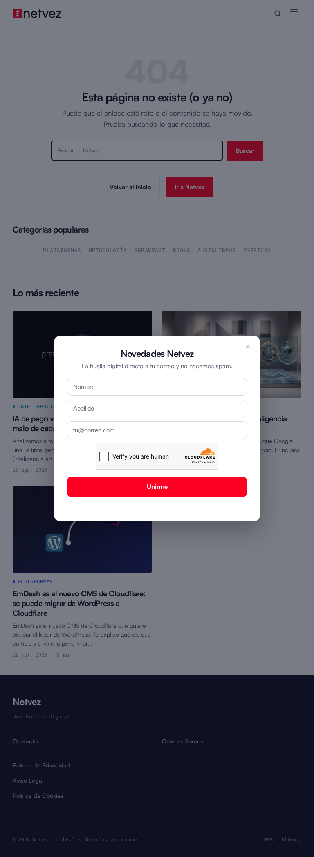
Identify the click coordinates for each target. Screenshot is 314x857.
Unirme (157, 486)
